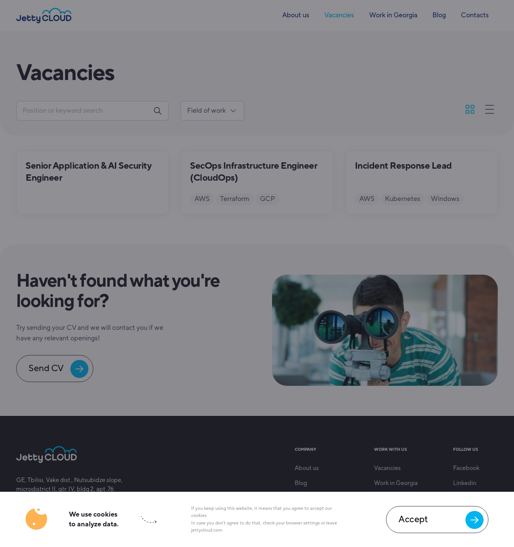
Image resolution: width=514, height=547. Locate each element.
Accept (412, 519)
